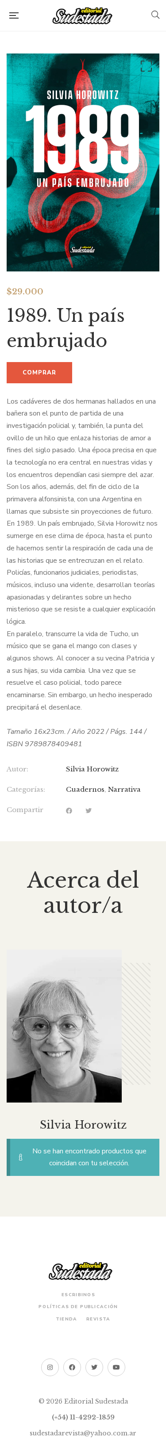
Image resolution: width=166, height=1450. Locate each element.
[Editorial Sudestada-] (85, 15)
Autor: (17, 769)
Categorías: (26, 789)
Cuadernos (85, 789)
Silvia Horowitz (92, 769)
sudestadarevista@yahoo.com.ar (83, 1433)
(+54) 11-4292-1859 (83, 1417)
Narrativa (124, 789)
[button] (145, 68)
